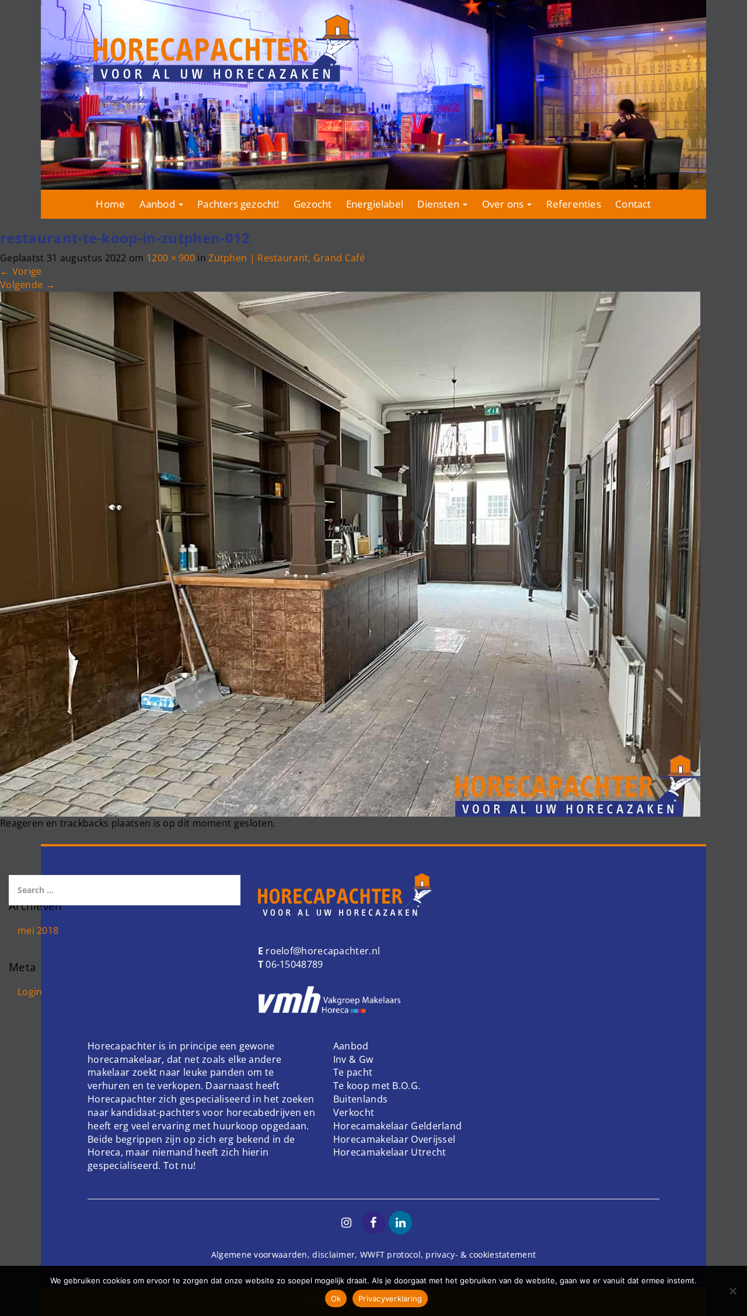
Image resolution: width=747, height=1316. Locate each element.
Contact (633, 204)
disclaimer (333, 1254)
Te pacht (352, 1072)
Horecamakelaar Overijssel (394, 1139)
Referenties (573, 204)
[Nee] (732, 1291)
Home (110, 204)
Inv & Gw (353, 1059)
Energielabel (374, 204)
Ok (336, 1298)
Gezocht (312, 204)
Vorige (20, 271)
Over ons (504, 204)
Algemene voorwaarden (259, 1254)
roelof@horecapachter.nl (321, 950)
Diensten (439, 204)
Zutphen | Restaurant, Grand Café (286, 257)
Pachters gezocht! (238, 204)
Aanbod (158, 204)
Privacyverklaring (390, 1298)
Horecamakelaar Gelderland (397, 1125)
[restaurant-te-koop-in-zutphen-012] (350, 553)
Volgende (27, 284)
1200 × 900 (170, 257)
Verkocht (353, 1112)
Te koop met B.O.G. (376, 1085)
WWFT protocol (390, 1254)
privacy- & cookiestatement (480, 1254)
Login (30, 991)
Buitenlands (360, 1099)
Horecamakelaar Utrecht (389, 1152)
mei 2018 (38, 930)
